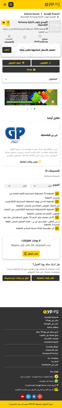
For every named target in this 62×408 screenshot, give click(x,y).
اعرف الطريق (15, 62)
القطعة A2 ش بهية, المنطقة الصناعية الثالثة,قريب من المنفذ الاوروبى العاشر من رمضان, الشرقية (32, 203)
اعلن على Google (51, 324)
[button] (34, 108)
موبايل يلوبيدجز (52, 346)
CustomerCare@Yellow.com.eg (39, 385)
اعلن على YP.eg (51, 320)
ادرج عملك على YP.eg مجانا (47, 332)
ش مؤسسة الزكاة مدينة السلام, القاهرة (35, 228)
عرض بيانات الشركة (29, 161)
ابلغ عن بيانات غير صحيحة (17, 278)
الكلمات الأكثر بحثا (51, 338)
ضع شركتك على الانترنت (48, 335)
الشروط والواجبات (51, 342)
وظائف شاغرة (52, 327)
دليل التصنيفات (51, 350)
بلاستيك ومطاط (31, 13)
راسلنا (29, 69)
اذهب (6, 49)
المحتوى (53, 79)
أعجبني (4, 23)
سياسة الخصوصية (50, 353)
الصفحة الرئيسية (52, 13)
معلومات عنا (53, 358)
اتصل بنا (54, 361)
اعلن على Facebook (50, 365)
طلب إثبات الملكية (45, 278)
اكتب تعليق (33, 253)
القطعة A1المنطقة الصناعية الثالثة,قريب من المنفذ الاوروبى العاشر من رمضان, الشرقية (32, 211)
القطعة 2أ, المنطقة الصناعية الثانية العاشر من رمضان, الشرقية (34, 195)
